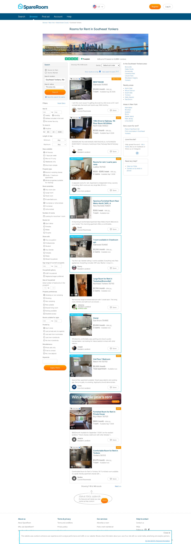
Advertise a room (103, 523)
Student (48, 246)
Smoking (48, 298)
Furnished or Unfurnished (54, 203)
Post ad (46, 16)
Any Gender (50, 250)
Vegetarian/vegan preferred (54, 276)
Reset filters (61, 103)
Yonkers (128, 80)
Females (48, 226)
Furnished (49, 206)
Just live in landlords (52, 337)
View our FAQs (132, 166)
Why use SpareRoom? (26, 527)
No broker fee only (51, 121)
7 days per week (51, 155)
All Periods (49, 152)
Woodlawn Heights (131, 78)
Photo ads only (50, 347)
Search (21, 16)
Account (58, 16)
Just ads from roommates (54, 334)
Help (69, 16)
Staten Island (129, 116)
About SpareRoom (24, 523)
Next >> (118, 486)
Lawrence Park (130, 73)
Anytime (48, 128)
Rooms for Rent (52, 70)
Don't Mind (49, 223)
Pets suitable (49, 305)
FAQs (138, 527)
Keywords (46, 357)
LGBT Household (51, 273)
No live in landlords (52, 340)
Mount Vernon (130, 90)
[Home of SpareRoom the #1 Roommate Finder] (33, 7)
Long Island (129, 121)
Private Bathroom (51, 199)
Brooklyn (128, 110)
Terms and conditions (65, 523)
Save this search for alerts (56, 97)
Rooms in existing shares (53, 172)
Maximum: (47, 144)
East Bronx (128, 99)
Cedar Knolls (129, 69)
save (104, 500)
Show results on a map (92, 72)
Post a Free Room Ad (132, 129)
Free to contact (50, 350)
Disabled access (50, 314)
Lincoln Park (129, 76)
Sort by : (99, 65)
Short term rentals (51, 165)
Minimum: (47, 140)
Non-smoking (50, 301)
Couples (48, 233)
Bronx (127, 114)
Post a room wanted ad (105, 527)
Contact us (140, 523)
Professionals (50, 243)
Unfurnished (50, 209)
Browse (34, 16)
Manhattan (128, 107)
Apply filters (55, 368)
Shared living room (51, 308)
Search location (50, 76)
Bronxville (128, 67)
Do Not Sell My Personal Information (157, 541)
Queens (127, 112)
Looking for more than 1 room (55, 216)
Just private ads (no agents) (55, 331)
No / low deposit (50, 353)
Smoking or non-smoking (54, 295)
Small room (49, 196)
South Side (128, 93)
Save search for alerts (109, 72)
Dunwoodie (129, 71)
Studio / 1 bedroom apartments (51, 176)
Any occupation (51, 240)
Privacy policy (62, 527)
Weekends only (51, 162)
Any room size (50, 190)
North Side (128, 88)
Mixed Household (51, 259)
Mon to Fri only (51, 158)
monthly (57, 115)
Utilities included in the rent (54, 118)
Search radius (49, 84)
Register (155, 7)
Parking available (51, 311)
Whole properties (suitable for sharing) (54, 181)
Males (48, 230)
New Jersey (129, 118)
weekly (48, 115)
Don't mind (49, 328)
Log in (167, 7)
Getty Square (129, 97)
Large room (49, 193)
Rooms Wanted (52, 73)
